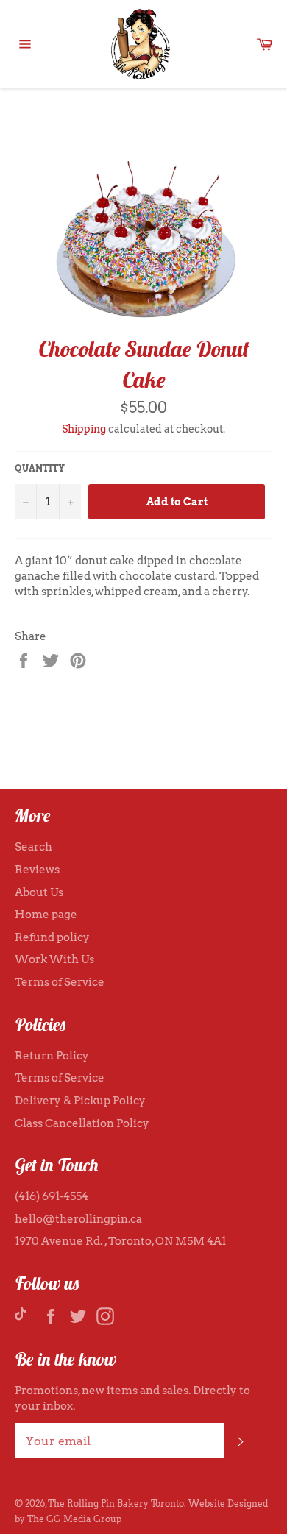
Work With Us (54, 959)
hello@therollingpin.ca (78, 1219)
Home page (46, 914)
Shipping (84, 429)
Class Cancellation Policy (82, 1123)
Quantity (40, 468)
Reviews (37, 869)
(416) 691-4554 (51, 1196)
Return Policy (52, 1055)
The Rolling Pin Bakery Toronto (116, 1503)
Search (33, 846)
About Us (39, 892)
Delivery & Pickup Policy (80, 1100)
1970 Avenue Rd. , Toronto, (85, 1241)
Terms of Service (59, 982)
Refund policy (52, 937)
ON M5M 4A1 (190, 1241)
